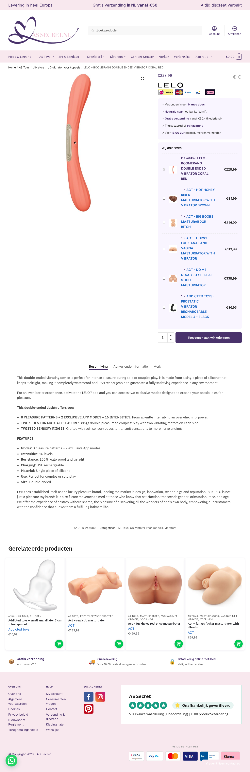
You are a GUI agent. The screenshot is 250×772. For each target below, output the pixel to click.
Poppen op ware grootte (96, 616)
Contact (51, 709)
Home (12, 67)
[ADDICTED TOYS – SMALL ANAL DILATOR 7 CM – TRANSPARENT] (35, 585)
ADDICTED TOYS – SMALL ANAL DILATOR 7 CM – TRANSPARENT (34, 622)
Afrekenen (234, 33)
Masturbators (149, 616)
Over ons (14, 694)
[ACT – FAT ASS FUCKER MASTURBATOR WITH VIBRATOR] (215, 585)
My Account (54, 694)
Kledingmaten (55, 724)
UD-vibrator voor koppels (63, 67)
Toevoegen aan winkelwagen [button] (59, 644)
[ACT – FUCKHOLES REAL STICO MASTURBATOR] (155, 585)
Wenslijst (52, 730)
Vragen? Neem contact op (223, 763)
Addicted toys (18, 629)
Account (214, 33)
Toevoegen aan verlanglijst (55, 567)
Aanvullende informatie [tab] (130, 366)
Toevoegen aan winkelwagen (209, 338)
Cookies (14, 709)
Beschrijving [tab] (98, 366)
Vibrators (38, 67)
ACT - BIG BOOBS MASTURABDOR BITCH (197, 221)
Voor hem (147, 619)
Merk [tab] (157, 366)
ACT (71, 625)
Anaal (12, 616)
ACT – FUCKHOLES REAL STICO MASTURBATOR (154, 623)
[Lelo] (170, 86)
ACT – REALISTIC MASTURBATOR (86, 620)
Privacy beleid (18, 714)
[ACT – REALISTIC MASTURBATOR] (95, 585)
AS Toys (24, 67)
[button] (142, 78)
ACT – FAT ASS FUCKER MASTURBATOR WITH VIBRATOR (213, 625)
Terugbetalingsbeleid (23, 730)
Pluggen (35, 616)
